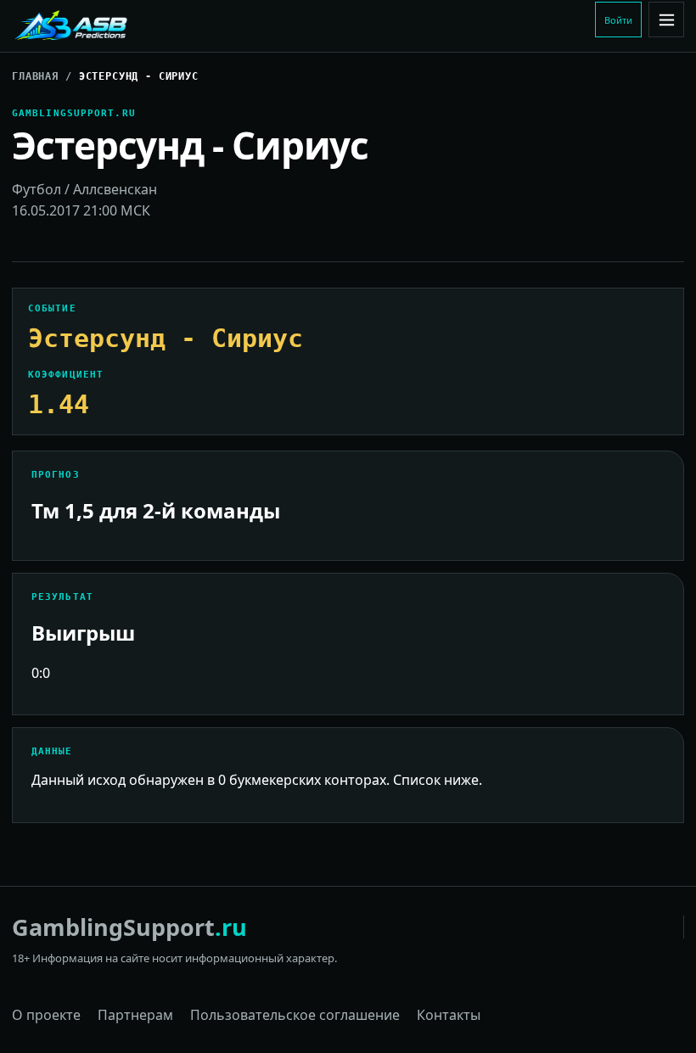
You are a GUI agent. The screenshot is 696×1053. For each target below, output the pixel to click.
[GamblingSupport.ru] (126, 26)
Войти (618, 20)
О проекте (46, 1014)
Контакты (448, 1014)
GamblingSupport (129, 927)
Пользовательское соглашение (295, 1014)
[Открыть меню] (666, 19)
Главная (35, 76)
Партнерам (135, 1014)
